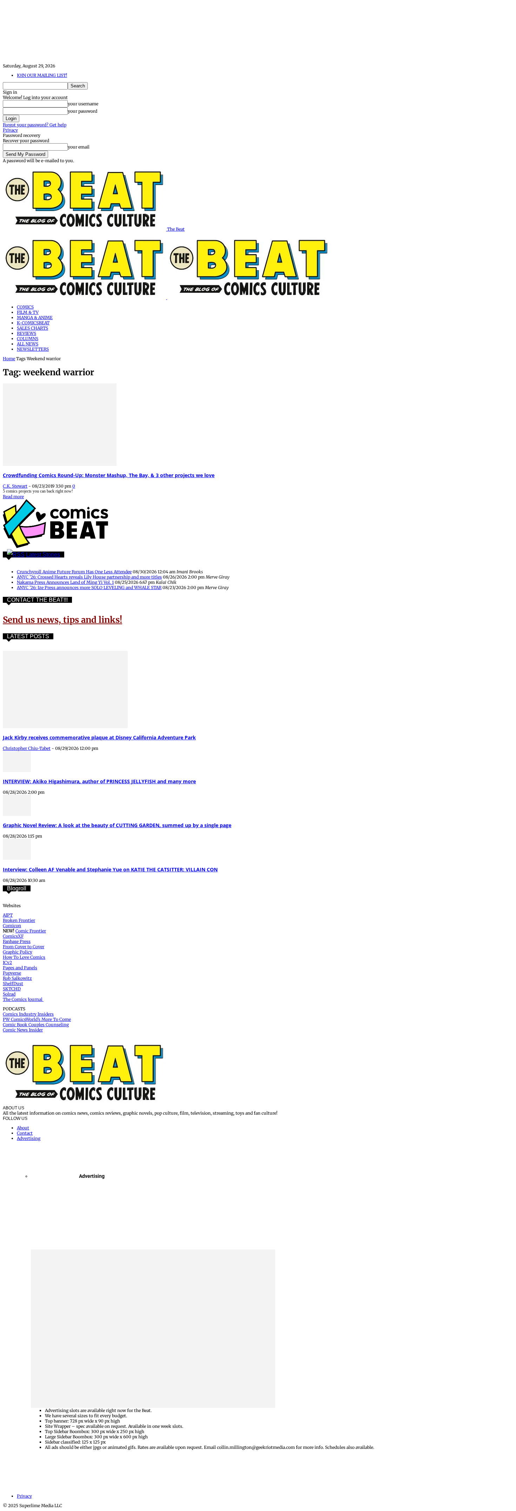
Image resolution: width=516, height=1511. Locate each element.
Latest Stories (43, 554)
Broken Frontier (19, 920)
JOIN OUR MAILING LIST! (42, 75)
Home (9, 358)
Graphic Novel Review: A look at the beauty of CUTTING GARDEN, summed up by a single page (117, 825)
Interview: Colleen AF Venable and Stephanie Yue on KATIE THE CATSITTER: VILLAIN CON (110, 869)
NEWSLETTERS (33, 349)
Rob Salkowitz (17, 978)
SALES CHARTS (32, 328)
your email (79, 147)
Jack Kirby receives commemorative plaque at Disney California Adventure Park (99, 737)
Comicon (12, 925)
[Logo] (85, 297)
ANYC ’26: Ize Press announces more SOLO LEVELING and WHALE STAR (89, 587)
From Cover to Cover (23, 946)
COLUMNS (27, 338)
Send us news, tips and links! (62, 619)
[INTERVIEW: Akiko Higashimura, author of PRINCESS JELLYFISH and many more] (17, 770)
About (23, 1127)
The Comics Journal (23, 999)
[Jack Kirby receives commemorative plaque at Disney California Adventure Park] (65, 726)
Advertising (28, 1138)
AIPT (8, 915)
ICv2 (7, 962)
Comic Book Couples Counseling (36, 1024)
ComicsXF (13, 936)
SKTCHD (12, 988)
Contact (25, 1133)
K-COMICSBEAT (33, 322)
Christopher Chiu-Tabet (27, 748)
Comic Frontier (30, 930)
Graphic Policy (17, 952)
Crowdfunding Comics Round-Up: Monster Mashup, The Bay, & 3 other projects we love (108, 475)
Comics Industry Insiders (28, 1014)
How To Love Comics (24, 957)
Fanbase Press (17, 941)
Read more (13, 496)
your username (83, 103)
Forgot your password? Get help (34, 124)
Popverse (12, 973)
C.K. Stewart (15, 486)
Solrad (9, 994)
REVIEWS (26, 333)
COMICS (25, 307)
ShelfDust (13, 983)
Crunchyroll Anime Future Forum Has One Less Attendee (74, 571)
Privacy (10, 130)
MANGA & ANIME (35, 317)
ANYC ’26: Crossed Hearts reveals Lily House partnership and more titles (89, 577)
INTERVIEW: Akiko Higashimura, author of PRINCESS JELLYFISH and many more (99, 781)
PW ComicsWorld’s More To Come (37, 1019)
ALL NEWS (27, 344)
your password (82, 111)
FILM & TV (28, 312)
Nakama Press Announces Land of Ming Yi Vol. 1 (65, 582)
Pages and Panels (20, 967)
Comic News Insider (23, 1029)
